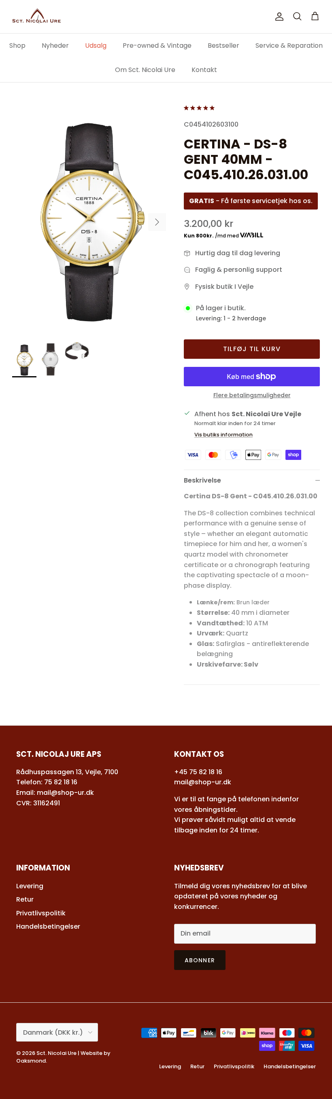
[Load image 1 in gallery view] (89, 218)
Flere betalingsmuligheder (252, 395)
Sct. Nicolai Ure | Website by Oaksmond (63, 1056)
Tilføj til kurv (252, 349)
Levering (29, 886)
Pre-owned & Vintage (157, 45)
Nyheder (55, 45)
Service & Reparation (289, 45)
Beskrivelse (202, 480)
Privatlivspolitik (41, 913)
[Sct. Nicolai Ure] (36, 16)
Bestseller (223, 45)
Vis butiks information (223, 434)
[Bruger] (277, 16)
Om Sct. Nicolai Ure (145, 69)
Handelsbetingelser (48, 926)
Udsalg (95, 45)
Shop (17, 45)
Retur (25, 899)
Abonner (200, 960)
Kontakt (204, 69)
